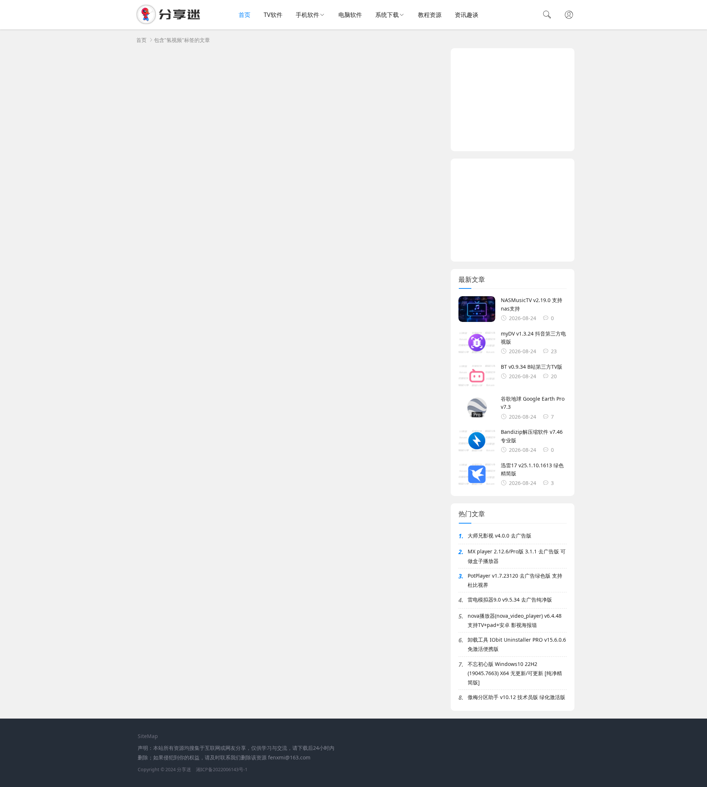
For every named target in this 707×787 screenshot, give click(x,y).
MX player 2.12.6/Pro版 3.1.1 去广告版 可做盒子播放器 (517, 556)
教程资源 (430, 15)
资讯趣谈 (466, 15)
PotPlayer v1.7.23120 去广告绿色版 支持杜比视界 (515, 580)
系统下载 (387, 15)
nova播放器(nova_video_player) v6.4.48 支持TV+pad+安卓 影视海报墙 (515, 620)
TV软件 (273, 15)
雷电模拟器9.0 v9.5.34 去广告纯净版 (510, 599)
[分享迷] (171, 22)
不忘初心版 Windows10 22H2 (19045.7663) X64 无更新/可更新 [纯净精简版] (515, 673)
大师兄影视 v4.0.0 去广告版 (499, 535)
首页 (244, 15)
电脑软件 (350, 15)
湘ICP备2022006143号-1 (221, 769)
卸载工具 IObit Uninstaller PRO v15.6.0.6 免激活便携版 (517, 644)
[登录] (569, 15)
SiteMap (148, 736)
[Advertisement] (512, 99)
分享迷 (184, 769)
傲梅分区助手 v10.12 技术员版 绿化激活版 (516, 697)
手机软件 (307, 15)
